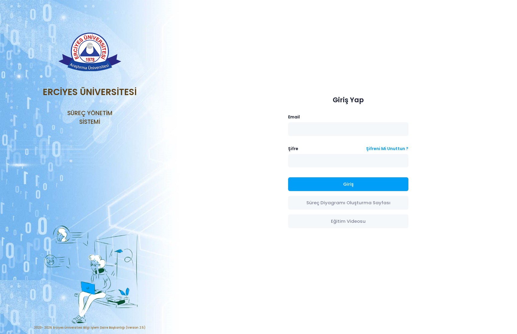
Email (294, 117)
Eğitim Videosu (348, 221)
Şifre (293, 149)
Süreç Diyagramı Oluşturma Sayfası (348, 202)
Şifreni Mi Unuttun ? (387, 149)
